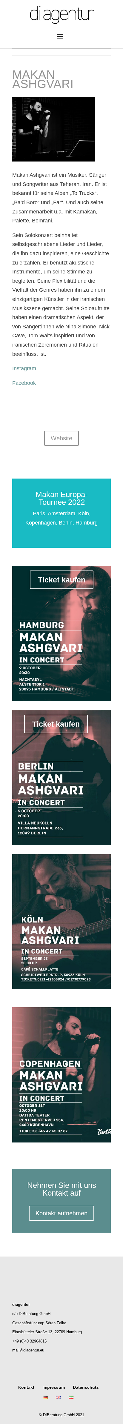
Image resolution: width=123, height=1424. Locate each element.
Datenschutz (86, 1387)
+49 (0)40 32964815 (29, 1341)
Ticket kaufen (61, 580)
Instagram (24, 368)
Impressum (53, 1387)
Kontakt (26, 1387)
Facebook (24, 383)
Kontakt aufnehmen (61, 1213)
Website (61, 438)
